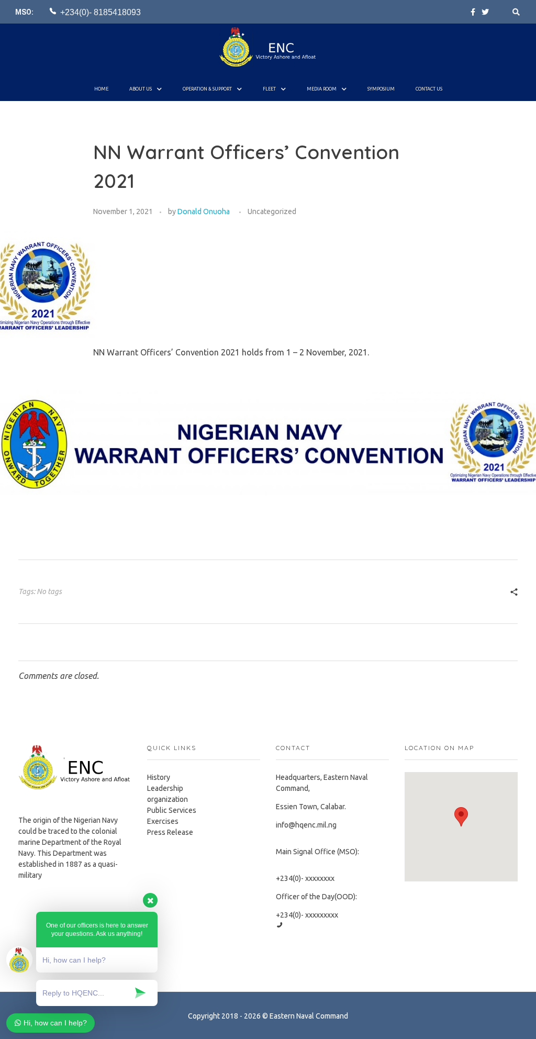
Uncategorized (272, 211)
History (158, 777)
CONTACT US (429, 89)
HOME (101, 89)
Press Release (170, 832)
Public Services (171, 810)
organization (167, 799)
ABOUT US (140, 89)
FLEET (269, 89)
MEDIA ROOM (322, 89)
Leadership (165, 788)
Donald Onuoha (203, 211)
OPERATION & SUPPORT (207, 89)
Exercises (162, 821)
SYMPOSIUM (381, 89)
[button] (461, 817)
